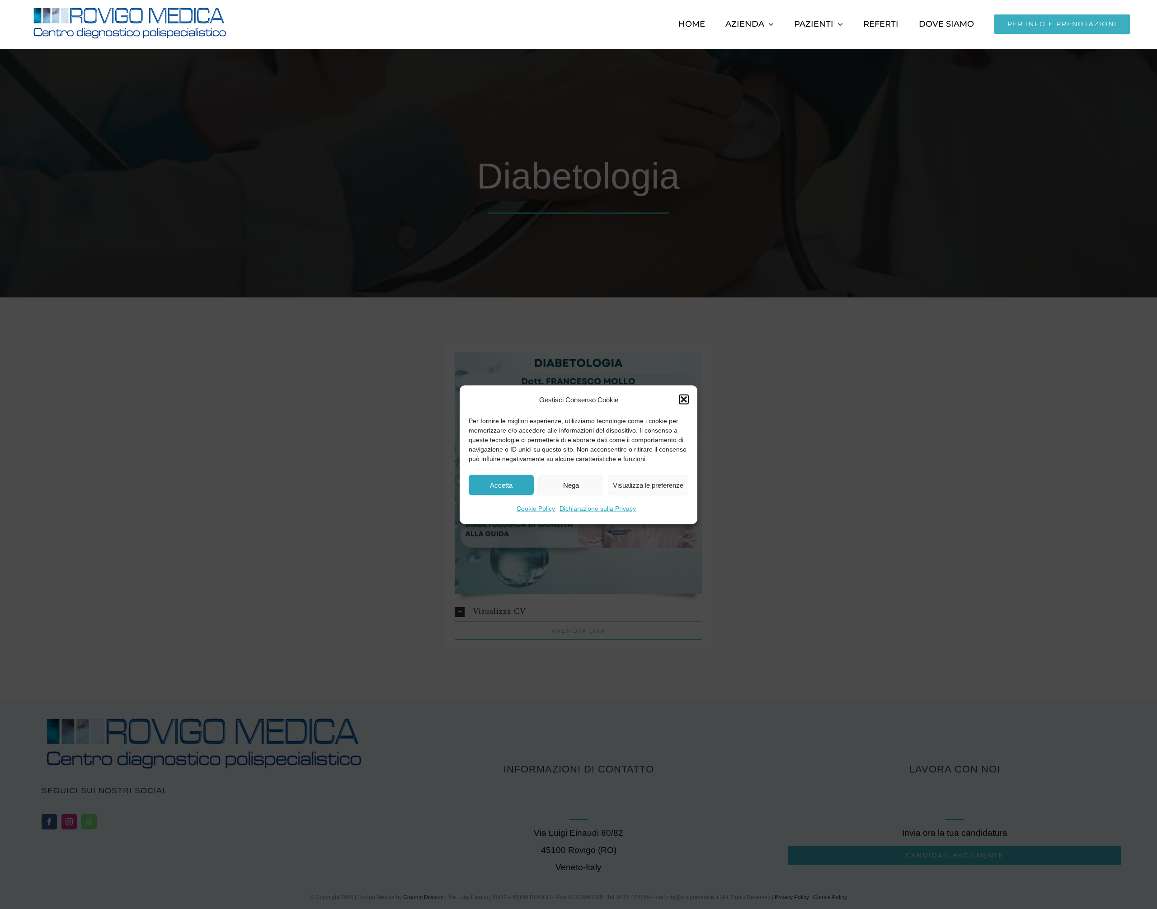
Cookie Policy (536, 508)
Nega (571, 485)
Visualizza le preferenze (648, 485)
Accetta (501, 485)
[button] (683, 399)
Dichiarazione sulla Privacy (598, 508)
